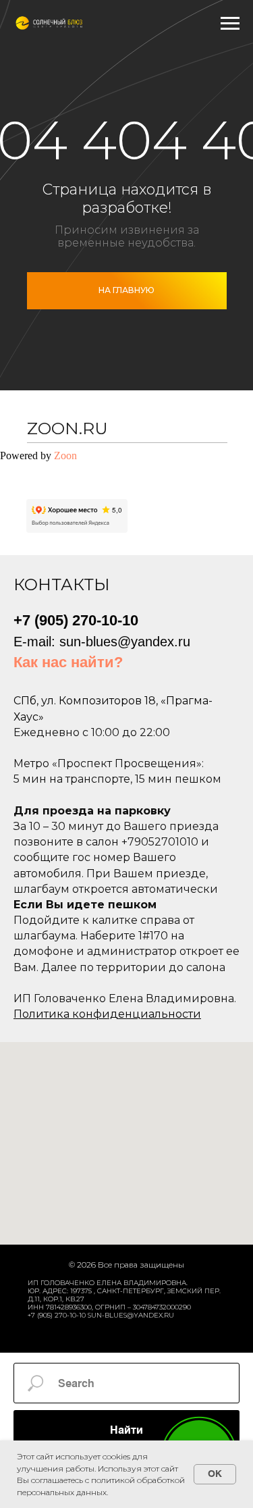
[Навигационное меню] (230, 23)
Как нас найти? (68, 662)
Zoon (65, 455)
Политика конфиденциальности (107, 1014)
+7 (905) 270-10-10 (75, 620)
